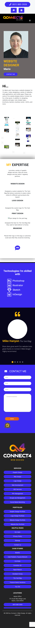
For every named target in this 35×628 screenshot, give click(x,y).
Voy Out (17, 586)
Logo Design (17, 481)
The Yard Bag (17, 578)
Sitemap (17, 540)
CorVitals (17, 561)
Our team (17, 532)
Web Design (17, 476)
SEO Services (17, 489)
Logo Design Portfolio (17, 516)
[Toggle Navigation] (30, 21)
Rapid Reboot (17, 569)
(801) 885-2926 (19, 4)
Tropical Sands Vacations (17, 582)
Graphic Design (17, 472)
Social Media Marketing (17, 502)
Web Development (17, 485)
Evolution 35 (17, 565)
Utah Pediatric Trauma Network (17, 557)
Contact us (17, 545)
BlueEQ (17, 552)
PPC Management (17, 493)
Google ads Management (17, 498)
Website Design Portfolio (17, 520)
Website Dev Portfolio (17, 524)
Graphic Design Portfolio (17, 511)
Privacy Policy (17, 536)
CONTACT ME (10, 74)
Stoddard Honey (17, 574)
